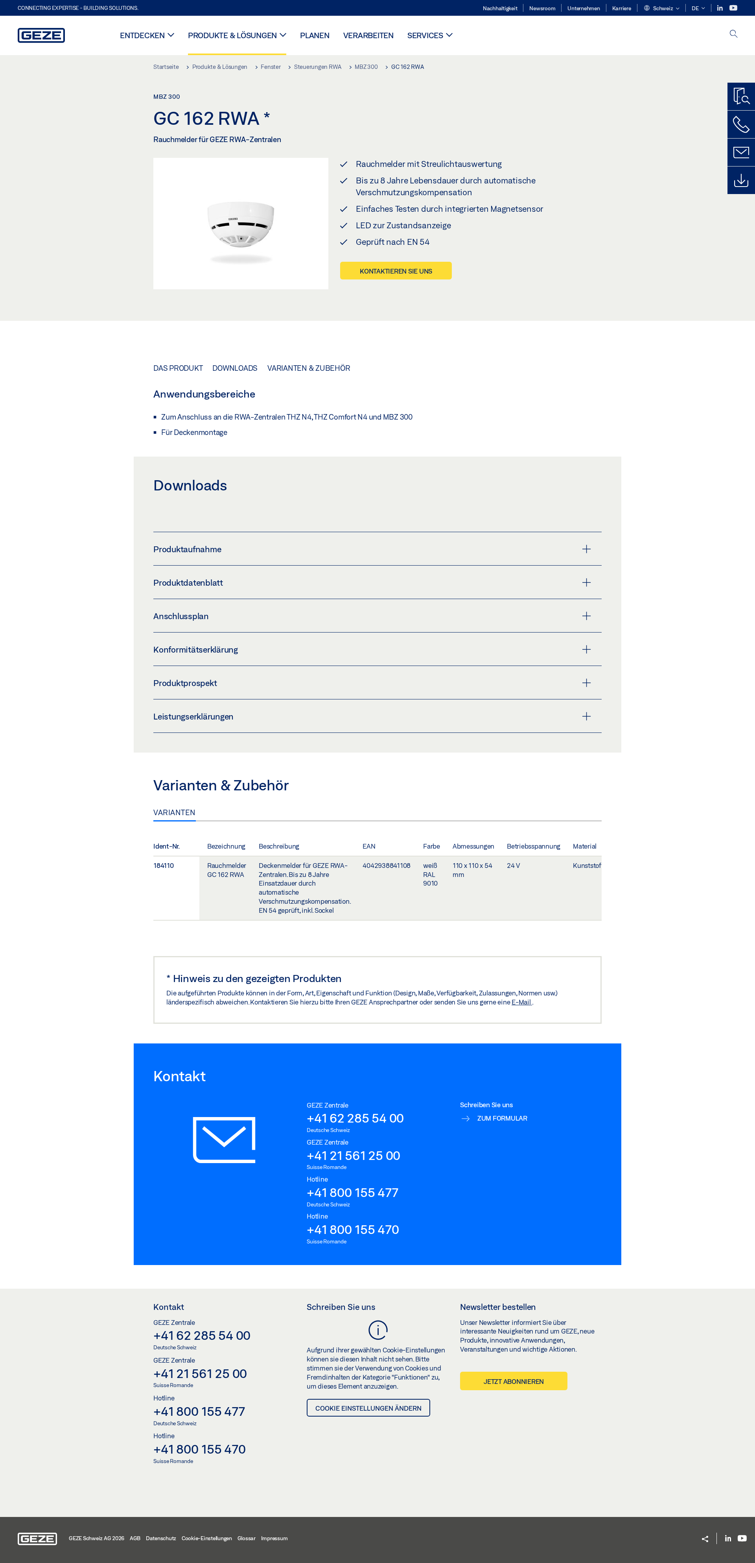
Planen (315, 35)
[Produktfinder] (741, 96)
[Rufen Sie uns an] (741, 124)
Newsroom (542, 8)
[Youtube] (733, 8)
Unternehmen (583, 8)
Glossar (247, 1538)
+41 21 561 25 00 (353, 1155)
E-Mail (522, 1002)
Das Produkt (178, 368)
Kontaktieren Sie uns (396, 271)
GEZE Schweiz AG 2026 (96, 1538)
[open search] (733, 34)
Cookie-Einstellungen (207, 1538)
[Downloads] (741, 180)
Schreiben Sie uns (341, 1306)
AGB (135, 1538)
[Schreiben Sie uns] (741, 152)
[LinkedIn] (720, 8)
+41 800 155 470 (353, 1229)
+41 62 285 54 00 (355, 1118)
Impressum (274, 1538)
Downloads (235, 368)
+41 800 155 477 (352, 1192)
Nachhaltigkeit (500, 8)
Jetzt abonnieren (514, 1381)
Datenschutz (161, 1538)
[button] (661, 9)
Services (425, 35)
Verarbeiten (368, 35)
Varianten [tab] (174, 812)
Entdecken (142, 35)
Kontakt (168, 1306)
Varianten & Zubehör (308, 368)
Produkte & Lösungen (232, 35)
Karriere (621, 8)
